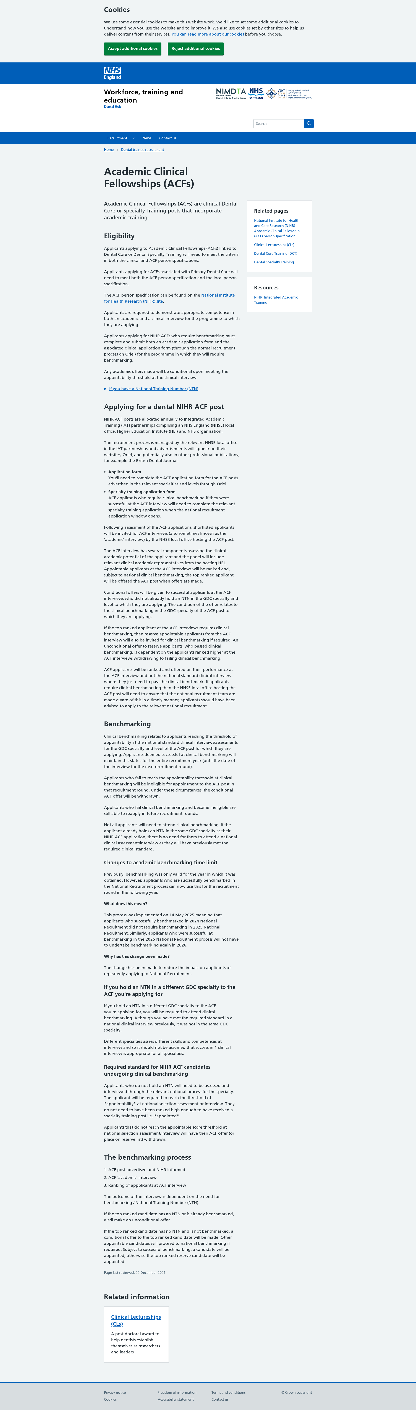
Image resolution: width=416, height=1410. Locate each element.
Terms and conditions (228, 1392)
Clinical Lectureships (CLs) (274, 245)
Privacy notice (115, 1392)
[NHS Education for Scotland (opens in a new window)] (256, 94)
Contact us (167, 138)
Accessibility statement (176, 1399)
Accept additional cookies (133, 48)
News (147, 138)
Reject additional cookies (196, 48)
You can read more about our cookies (207, 34)
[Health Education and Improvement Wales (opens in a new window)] (289, 94)
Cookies (110, 1399)
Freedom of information (177, 1392)
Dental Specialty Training (274, 262)
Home (109, 149)
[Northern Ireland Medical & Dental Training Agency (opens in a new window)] (231, 94)
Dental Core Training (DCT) (275, 253)
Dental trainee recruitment (142, 149)
